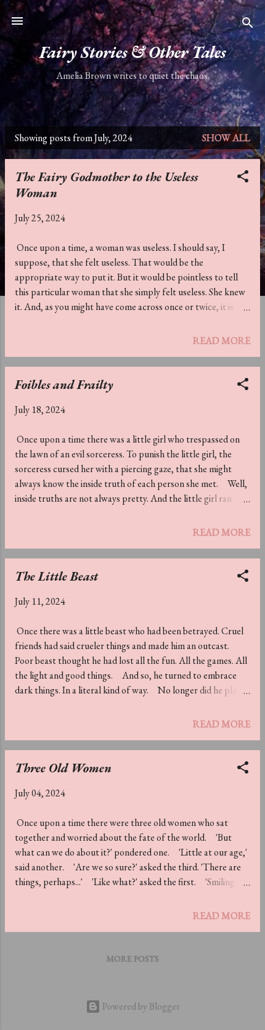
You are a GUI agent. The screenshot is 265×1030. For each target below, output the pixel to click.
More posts (133, 958)
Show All (226, 137)
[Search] (247, 25)
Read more (221, 340)
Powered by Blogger (140, 1006)
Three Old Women (63, 768)
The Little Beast (56, 576)
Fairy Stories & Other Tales (132, 52)
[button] (242, 178)
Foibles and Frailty (64, 385)
